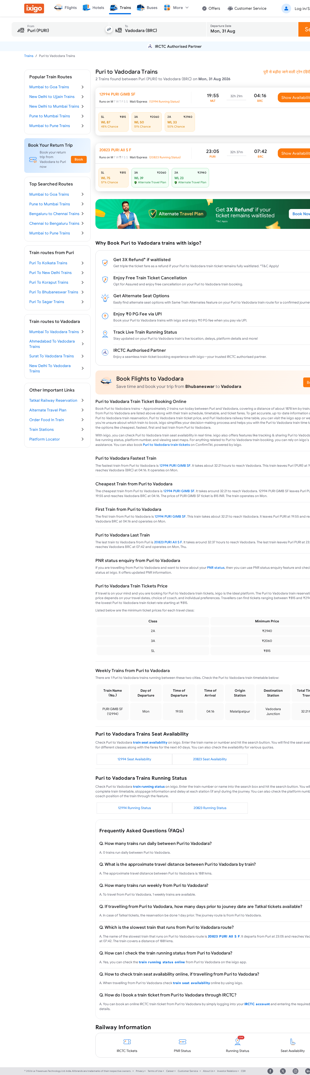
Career (170, 1071)
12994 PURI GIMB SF (175, 465)
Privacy (140, 1071)
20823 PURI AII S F (168, 542)
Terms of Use (155, 1071)
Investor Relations (227, 1071)
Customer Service (188, 1071)
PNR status (216, 568)
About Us (208, 1071)
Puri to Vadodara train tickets (166, 445)
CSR (243, 1071)
